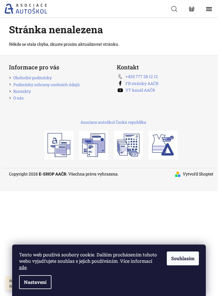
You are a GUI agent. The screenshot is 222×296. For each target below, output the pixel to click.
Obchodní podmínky (32, 77)
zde (23, 267)
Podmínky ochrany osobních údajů (46, 84)
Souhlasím (183, 258)
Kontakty (22, 91)
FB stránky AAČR (141, 83)
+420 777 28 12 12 (141, 76)
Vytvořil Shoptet (198, 174)
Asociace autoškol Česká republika (113, 122)
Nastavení (35, 282)
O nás (18, 98)
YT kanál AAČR (140, 90)
